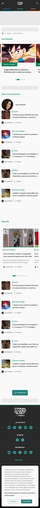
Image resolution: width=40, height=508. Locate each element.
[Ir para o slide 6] (24, 275)
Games (16, 111)
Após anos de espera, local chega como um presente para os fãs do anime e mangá (16, 261)
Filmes (16, 150)
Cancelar (13, 501)
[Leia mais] (18, 53)
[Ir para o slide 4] (22, 79)
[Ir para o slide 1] (15, 79)
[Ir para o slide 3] (21, 79)
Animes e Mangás (9, 64)
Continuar (27, 501)
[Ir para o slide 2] (18, 79)
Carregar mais (21, 392)
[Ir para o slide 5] (24, 79)
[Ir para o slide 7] (26, 275)
